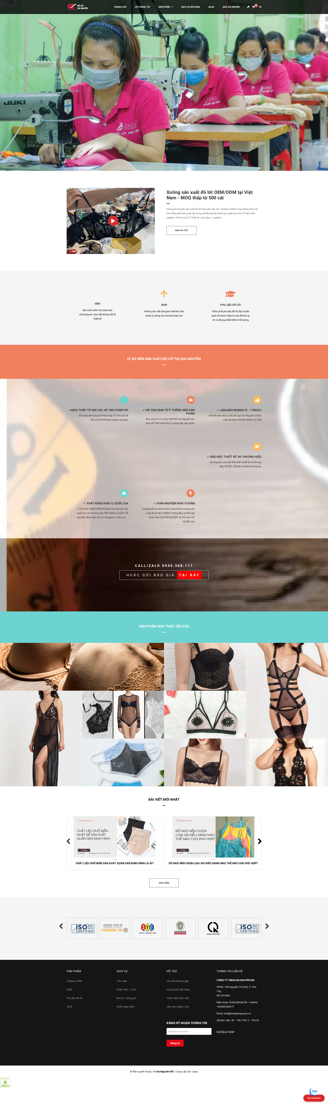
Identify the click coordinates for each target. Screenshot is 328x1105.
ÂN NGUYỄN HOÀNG (88, 841)
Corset (174, 687)
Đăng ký (175, 1043)
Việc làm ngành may (178, 1006)
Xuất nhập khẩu (125, 1006)
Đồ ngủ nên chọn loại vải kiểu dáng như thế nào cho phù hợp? (206, 836)
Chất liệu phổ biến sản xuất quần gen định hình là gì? (109, 834)
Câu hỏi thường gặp (178, 980)
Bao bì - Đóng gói (126, 998)
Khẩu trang (95, 782)
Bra (8, 687)
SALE (69, 1006)
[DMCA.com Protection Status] (5, 1082)
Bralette (175, 734)
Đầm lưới (12, 782)
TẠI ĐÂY (189, 575)
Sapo (195, 1071)
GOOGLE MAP (226, 1032)
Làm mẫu (122, 980)
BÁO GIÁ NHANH (314, 1098)
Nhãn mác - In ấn (126, 989)
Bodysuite (94, 734)
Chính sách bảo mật (178, 998)
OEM (69, 989)
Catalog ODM (74, 980)
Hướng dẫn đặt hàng (178, 989)
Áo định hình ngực (182, 782)
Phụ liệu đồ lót (74, 998)
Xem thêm (103, 864)
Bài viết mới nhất (164, 799)
